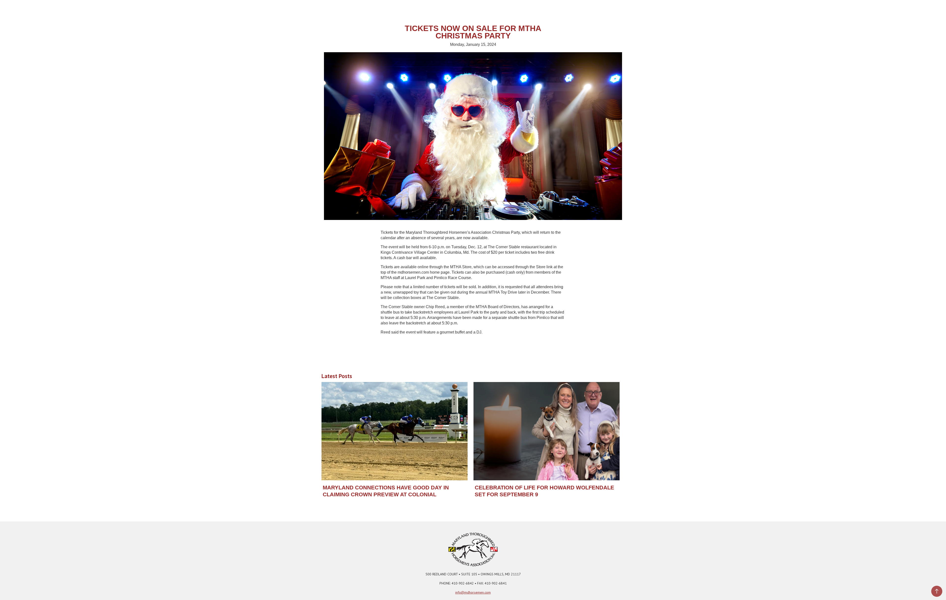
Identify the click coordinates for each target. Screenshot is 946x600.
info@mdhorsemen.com (473, 592)
